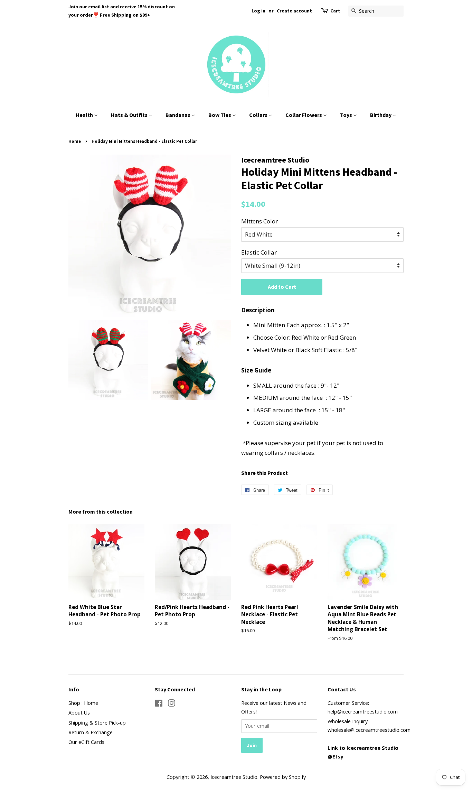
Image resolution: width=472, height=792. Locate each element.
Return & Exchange (90, 732)
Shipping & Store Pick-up (97, 722)
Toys (346, 114)
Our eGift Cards (86, 742)
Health (85, 114)
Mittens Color (259, 221)
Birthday (381, 114)
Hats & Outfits (130, 114)
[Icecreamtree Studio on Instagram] (171, 704)
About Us (79, 712)
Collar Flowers (304, 114)
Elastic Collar (259, 252)
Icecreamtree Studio (233, 777)
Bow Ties (220, 114)
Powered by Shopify (283, 777)
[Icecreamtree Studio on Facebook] (159, 704)
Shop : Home (83, 703)
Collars (258, 114)
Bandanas (178, 114)
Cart (335, 11)
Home (74, 141)
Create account (294, 11)
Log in (258, 11)
